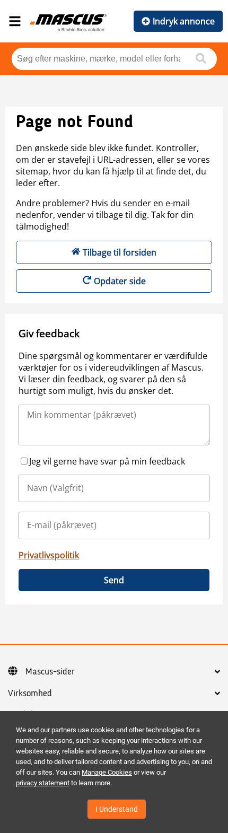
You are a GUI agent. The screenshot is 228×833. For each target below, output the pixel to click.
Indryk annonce (184, 21)
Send (114, 580)
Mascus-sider (50, 672)
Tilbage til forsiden (119, 252)
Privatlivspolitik (49, 555)
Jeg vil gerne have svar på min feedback (107, 461)
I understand (116, 809)
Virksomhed (30, 693)
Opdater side (120, 281)
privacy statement (42, 783)
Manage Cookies (107, 772)
